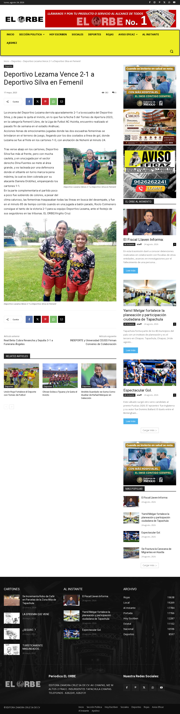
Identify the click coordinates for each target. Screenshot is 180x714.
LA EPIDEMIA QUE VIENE (35, 614)
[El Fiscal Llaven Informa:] (149, 222)
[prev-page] (6, 407)
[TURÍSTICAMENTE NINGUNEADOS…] (12, 649)
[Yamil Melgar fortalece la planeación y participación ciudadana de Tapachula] (149, 293)
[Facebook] (150, 3)
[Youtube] (174, 3)
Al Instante (129, 244)
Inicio (6, 61)
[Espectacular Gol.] (149, 373)
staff (139, 244)
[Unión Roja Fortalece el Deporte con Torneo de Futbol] (21, 375)
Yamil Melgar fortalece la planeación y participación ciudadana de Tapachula (144, 314)
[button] (171, 51)
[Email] (61, 101)
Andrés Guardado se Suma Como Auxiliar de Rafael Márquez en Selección (98, 394)
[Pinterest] (160, 3)
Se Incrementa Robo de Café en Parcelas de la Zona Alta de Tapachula (39, 600)
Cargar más (148, 430)
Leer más (130, 270)
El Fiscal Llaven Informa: (143, 239)
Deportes (16, 61)
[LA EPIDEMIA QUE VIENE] (12, 618)
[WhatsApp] (169, 3)
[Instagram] (155, 3)
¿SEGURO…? (29, 629)
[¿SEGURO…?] (12, 633)
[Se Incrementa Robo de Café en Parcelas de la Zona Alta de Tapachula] (12, 600)
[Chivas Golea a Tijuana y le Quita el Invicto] (60, 375)
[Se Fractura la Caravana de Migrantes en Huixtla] (131, 552)
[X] (164, 3)
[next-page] (11, 407)
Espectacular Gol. (137, 390)
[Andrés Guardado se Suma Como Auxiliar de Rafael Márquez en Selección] (98, 375)
